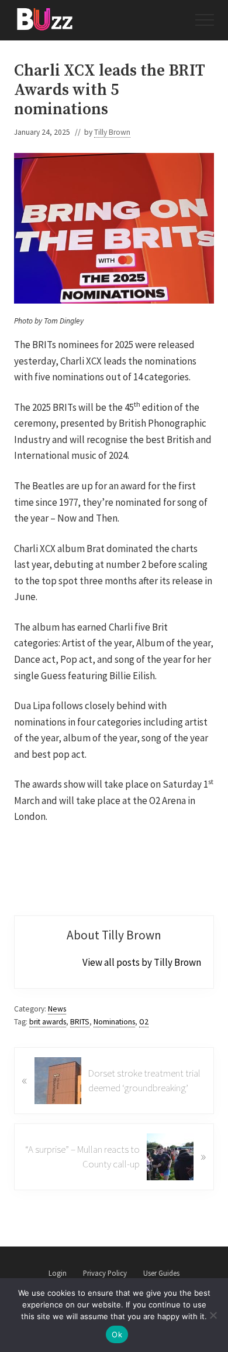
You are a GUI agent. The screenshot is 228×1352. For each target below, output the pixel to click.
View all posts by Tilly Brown (141, 962)
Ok (117, 1334)
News (57, 1009)
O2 (143, 1022)
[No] (213, 1315)
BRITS (79, 1022)
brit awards (47, 1022)
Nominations (114, 1022)
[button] (204, 20)
